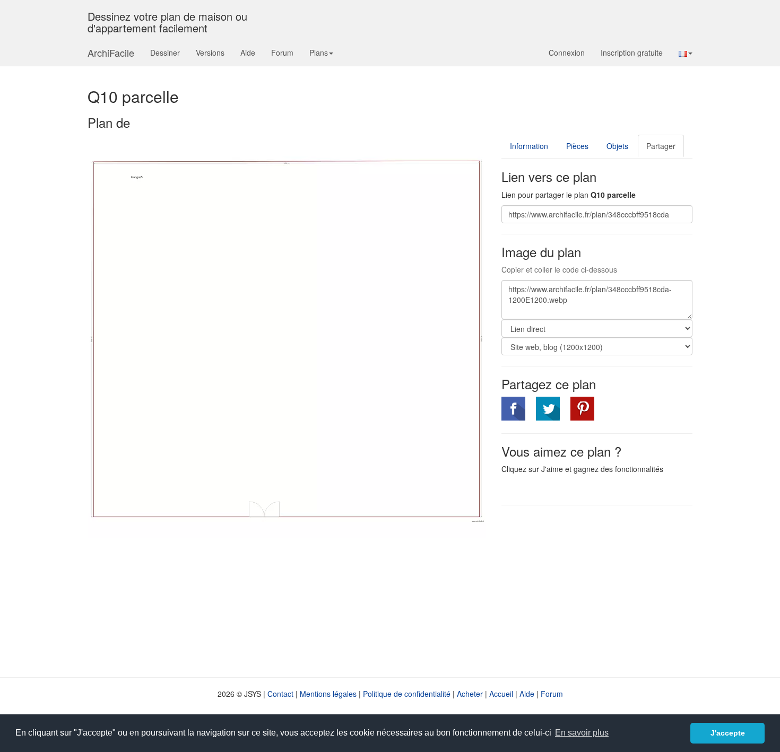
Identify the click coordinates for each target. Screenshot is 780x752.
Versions (210, 52)
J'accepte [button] (727, 733)
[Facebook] (513, 409)
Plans (318, 52)
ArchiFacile (111, 52)
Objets (617, 146)
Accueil (501, 693)
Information (529, 146)
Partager (660, 146)
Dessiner (165, 52)
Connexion (567, 52)
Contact (280, 693)
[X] (548, 409)
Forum (282, 52)
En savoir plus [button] (582, 732)
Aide (247, 52)
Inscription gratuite (632, 52)
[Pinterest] (582, 409)
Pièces (577, 146)
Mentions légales (328, 693)
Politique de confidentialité (406, 693)
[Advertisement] (590, 590)
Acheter (470, 693)
